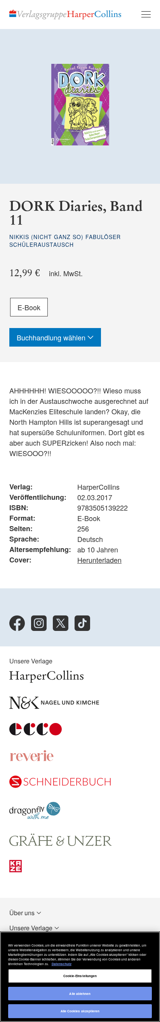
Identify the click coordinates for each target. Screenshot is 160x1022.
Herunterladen (99, 560)
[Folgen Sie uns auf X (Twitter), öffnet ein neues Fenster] (60, 623)
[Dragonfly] (34, 817)
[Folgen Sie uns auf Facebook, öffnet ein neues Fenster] (17, 623)
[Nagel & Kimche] (54, 706)
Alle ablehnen (79, 993)
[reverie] (31, 759)
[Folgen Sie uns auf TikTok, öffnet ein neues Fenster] (82, 623)
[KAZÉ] (15, 869)
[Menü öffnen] (146, 14)
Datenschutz (61, 964)
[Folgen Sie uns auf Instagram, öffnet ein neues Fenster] (39, 623)
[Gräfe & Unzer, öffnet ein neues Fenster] (60, 843)
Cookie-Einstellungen (80, 976)
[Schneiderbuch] (60, 785)
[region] (80, 976)
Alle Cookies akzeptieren (80, 1011)
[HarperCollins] (46, 680)
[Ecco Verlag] (35, 732)
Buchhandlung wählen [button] (52, 337)
